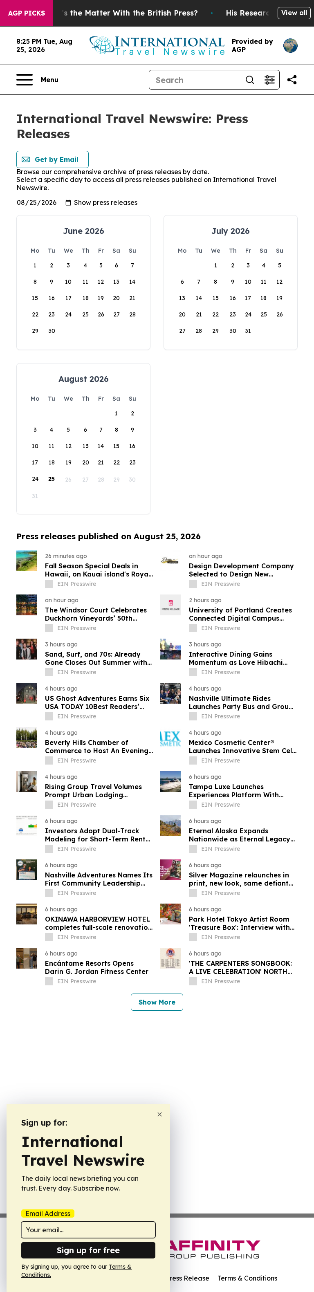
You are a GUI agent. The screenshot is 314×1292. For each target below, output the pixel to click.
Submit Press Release (175, 1278)
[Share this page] (292, 80)
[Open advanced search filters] (269, 79)
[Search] (250, 79)
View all (294, 13)
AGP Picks (26, 13)
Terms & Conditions (247, 1278)
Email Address (47, 1213)
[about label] (49, 584)
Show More (157, 1002)
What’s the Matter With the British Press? (120, 13)
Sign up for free (88, 1250)
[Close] (160, 1114)
